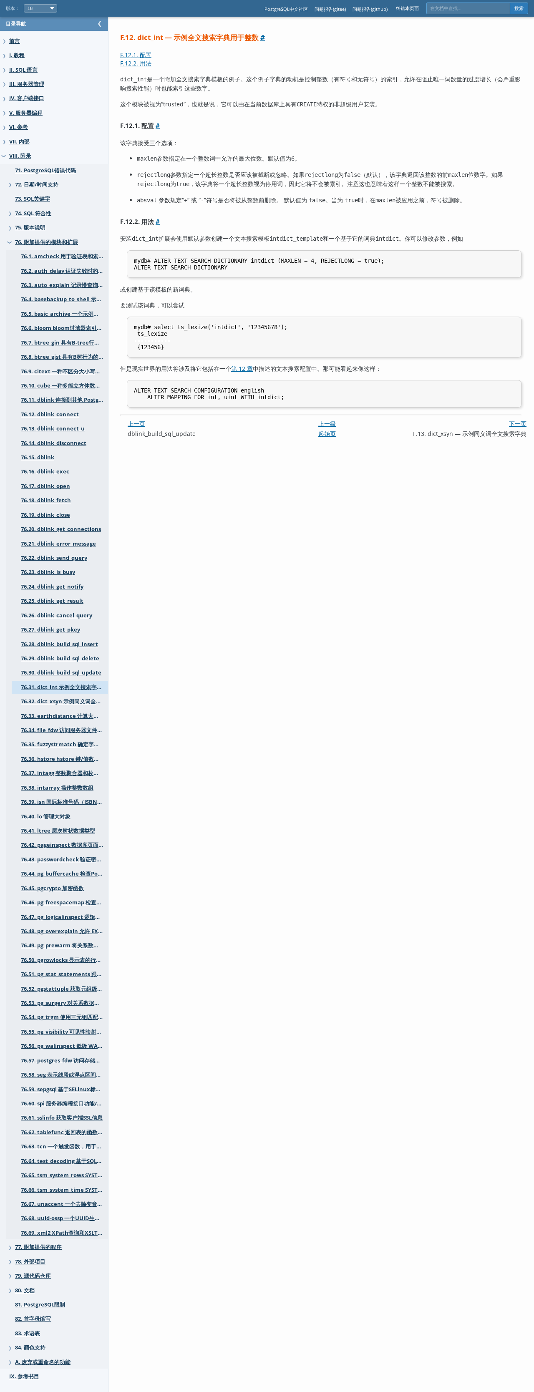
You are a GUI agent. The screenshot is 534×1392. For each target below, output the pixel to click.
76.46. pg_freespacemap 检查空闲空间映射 (64, 902)
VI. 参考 (18, 127)
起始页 (327, 434)
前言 (14, 41)
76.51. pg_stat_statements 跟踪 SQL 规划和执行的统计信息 (64, 974)
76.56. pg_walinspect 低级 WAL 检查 (64, 1046)
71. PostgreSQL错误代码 (45, 170)
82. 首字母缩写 (33, 1318)
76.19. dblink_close (45, 515)
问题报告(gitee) (330, 9)
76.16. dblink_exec (45, 471)
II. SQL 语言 (23, 69)
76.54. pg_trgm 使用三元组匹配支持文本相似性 (64, 1017)
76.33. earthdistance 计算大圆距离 (64, 716)
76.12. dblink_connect (50, 414)
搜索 (519, 8)
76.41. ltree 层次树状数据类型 (58, 830)
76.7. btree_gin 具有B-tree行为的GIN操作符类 (64, 342)
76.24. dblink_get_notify (52, 586)
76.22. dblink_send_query (54, 557)
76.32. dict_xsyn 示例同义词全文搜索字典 (64, 701)
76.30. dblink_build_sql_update (61, 672)
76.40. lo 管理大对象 (46, 816)
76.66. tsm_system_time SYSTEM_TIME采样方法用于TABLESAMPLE (64, 1189)
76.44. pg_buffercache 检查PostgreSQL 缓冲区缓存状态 (64, 873)
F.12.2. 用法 (135, 63)
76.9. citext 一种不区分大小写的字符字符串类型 (64, 371)
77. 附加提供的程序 (38, 1247)
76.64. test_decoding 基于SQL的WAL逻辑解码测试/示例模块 (64, 1161)
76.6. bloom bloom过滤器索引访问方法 (64, 328)
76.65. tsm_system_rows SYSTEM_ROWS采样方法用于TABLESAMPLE (64, 1175)
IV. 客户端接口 (26, 98)
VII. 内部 (19, 141)
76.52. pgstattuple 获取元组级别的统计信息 (64, 988)
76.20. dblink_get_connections (61, 529)
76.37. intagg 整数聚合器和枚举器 (62, 773)
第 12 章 (242, 369)
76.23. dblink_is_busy (48, 572)
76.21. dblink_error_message (58, 543)
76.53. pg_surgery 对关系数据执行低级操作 (64, 1003)
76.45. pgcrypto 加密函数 (52, 888)
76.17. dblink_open (45, 486)
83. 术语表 (27, 1333)
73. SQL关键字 (32, 198)
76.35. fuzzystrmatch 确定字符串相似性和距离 (64, 744)
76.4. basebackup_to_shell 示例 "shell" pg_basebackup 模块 (64, 299)
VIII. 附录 (20, 155)
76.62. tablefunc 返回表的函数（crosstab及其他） (64, 1132)
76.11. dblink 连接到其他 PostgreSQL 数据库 (64, 399)
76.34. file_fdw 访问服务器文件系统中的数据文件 (64, 730)
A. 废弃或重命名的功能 (43, 1362)
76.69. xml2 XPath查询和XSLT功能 (64, 1232)
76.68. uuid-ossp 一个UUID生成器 (63, 1218)
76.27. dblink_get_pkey (50, 629)
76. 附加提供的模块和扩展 (46, 242)
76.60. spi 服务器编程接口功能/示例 (64, 1103)
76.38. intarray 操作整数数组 (57, 787)
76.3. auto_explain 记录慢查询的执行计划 (64, 285)
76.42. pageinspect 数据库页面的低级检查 (64, 844)
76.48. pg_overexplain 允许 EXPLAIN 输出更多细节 (64, 931)
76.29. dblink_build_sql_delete (60, 658)
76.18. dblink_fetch (46, 500)
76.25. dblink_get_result (52, 600)
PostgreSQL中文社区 (286, 9)
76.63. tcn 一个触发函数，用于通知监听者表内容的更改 (64, 1146)
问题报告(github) (370, 9)
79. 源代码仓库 (33, 1275)
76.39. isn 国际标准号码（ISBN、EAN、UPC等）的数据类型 (64, 801)
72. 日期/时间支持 (36, 184)
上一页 (136, 424)
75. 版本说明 (30, 227)
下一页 (517, 424)
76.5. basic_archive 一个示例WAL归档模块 (64, 313)
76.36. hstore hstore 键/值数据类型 (64, 759)
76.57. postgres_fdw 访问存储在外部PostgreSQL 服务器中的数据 (64, 1060)
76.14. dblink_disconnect (53, 443)
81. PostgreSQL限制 (40, 1304)
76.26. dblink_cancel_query (56, 615)
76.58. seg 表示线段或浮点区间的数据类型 (64, 1074)
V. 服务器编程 (26, 112)
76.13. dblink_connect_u (53, 428)
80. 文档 (25, 1290)
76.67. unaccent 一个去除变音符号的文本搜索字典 (64, 1204)
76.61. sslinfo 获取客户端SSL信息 (62, 1117)
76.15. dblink (37, 457)
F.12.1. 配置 (135, 55)
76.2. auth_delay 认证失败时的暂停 (64, 270)
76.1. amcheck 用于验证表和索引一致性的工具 (64, 256)
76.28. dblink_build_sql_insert (59, 644)
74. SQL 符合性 (33, 213)
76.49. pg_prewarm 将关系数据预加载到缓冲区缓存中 (64, 945)
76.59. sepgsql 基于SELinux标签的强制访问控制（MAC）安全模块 (64, 1089)
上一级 (327, 424)
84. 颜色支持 (30, 1347)
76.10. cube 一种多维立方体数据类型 (64, 385)
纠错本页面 (407, 8)
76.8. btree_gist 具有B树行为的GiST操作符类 (64, 356)
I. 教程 (17, 55)
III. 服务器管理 (26, 84)
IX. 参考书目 (24, 1376)
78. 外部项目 (30, 1261)
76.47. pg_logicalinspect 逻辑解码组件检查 (64, 917)
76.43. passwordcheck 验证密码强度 (64, 859)
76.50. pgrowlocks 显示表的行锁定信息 (64, 960)
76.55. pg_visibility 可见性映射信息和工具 (64, 1031)
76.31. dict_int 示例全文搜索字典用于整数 (64, 687)
